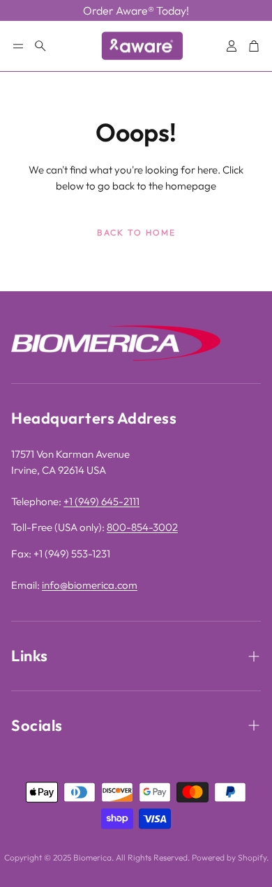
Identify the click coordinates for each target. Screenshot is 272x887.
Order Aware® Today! (136, 10)
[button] (18, 46)
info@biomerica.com (89, 585)
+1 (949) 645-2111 (101, 501)
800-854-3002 (142, 527)
